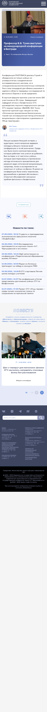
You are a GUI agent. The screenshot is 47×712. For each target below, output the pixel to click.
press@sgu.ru (29, 434)
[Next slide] (42, 392)
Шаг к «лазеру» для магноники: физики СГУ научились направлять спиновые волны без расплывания (23, 370)
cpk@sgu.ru (5, 451)
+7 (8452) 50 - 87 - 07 (8, 456)
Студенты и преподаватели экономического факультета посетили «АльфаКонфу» (22, 236)
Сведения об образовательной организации (30, 450)
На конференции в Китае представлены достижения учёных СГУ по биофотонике (22, 281)
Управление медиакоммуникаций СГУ (33, 430)
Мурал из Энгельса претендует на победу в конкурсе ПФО (19, 265)
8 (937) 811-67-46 (9, 436)
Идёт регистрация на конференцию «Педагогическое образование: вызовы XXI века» (22, 256)
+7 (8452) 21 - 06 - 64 (32, 443)
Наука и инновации (36, 37)
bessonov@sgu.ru (30, 445)
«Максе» (5, 321)
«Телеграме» (14, 321)
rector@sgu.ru (6, 439)
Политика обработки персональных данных (32, 454)
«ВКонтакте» (7, 319)
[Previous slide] (36, 392)
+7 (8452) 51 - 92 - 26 (8, 450)
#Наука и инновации (23, 380)
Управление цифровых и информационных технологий (34, 441)
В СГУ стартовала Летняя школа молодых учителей (22, 272)
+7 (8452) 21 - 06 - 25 (32, 432)
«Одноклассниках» (20, 319)
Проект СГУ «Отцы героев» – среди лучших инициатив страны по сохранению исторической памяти (23, 291)
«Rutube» (27, 323)
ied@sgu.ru (5, 458)
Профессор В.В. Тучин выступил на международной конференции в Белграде (23, 46)
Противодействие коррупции (31, 458)
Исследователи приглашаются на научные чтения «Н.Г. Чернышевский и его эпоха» (20, 246)
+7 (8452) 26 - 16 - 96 (8, 436)
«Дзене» (34, 321)
